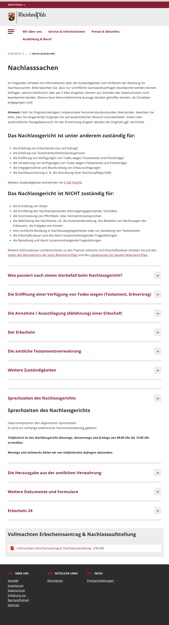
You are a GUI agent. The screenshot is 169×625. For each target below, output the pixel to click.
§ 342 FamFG (73, 182)
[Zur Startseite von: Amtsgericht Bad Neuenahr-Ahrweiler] (27, 17)
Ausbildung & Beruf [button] (37, 39)
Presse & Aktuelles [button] (105, 31)
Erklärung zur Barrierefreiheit (18, 597)
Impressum (16, 586)
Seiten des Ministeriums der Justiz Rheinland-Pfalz (42, 255)
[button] (11, 31)
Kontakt (13, 581)
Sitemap (13, 605)
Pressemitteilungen (100, 581)
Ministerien (55, 581)
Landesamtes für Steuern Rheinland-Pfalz (118, 255)
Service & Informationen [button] (66, 31)
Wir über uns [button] (32, 31)
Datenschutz (16, 590)
